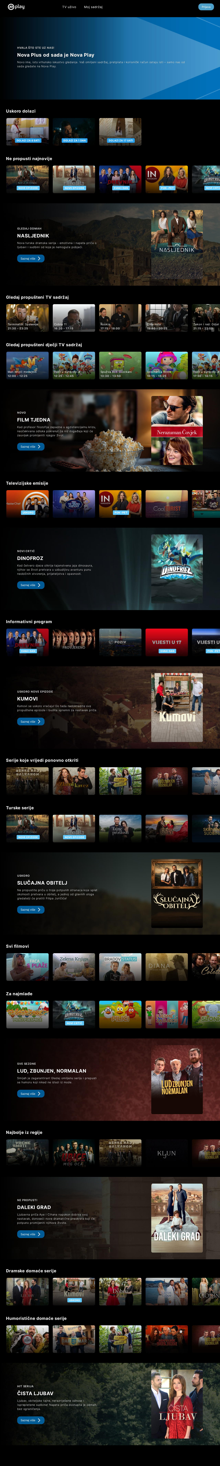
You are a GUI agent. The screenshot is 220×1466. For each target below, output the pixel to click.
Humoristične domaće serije (36, 1318)
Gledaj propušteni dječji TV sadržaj (44, 344)
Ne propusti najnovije (29, 158)
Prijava (206, 7)
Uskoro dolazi (21, 111)
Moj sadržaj (93, 7)
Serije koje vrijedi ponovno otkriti (42, 760)
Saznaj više (28, 258)
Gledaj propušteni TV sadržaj (37, 297)
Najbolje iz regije (24, 1132)
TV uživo (69, 7)
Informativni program (29, 621)
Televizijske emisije (27, 483)
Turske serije (20, 807)
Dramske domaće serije (31, 1270)
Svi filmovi (17, 946)
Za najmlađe (19, 993)
